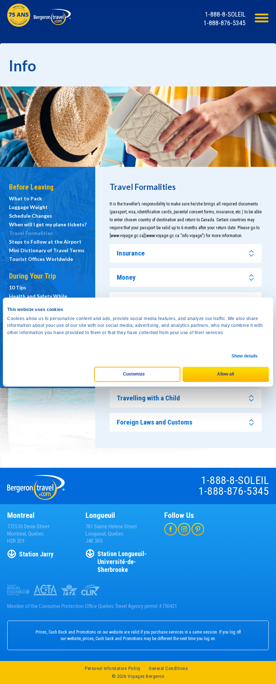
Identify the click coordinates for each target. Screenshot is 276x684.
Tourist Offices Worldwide (41, 259)
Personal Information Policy (113, 668)
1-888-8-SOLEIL (225, 14)
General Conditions (168, 668)
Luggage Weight (28, 207)
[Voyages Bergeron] (52, 21)
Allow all (225, 374)
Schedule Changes (30, 216)
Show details (244, 356)
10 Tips (17, 287)
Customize (134, 374)
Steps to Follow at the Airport (45, 242)
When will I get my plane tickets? (48, 224)
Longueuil (100, 515)
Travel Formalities (31, 233)
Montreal (20, 515)
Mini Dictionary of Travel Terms (46, 250)
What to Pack (25, 198)
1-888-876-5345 (224, 23)
